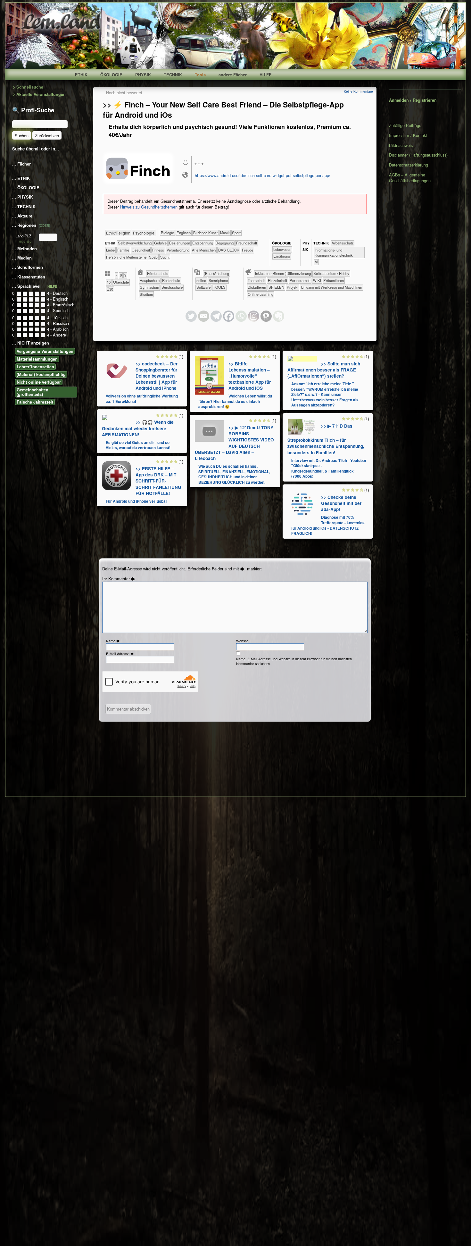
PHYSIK (143, 75)
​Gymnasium (149, 287)
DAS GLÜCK (228, 249)
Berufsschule (172, 287)
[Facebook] (228, 316)
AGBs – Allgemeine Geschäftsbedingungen (410, 177)
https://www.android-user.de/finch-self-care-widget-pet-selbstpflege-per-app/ (262, 175)
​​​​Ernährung (281, 256)
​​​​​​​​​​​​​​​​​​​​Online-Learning (260, 294)
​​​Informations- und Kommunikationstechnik (334, 252)
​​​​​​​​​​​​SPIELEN (276, 287)
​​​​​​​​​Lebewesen (282, 249)
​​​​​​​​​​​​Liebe (110, 249)
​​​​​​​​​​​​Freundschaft (246, 242)
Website (242, 640)
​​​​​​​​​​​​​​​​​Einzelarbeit (277, 280)
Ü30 (110, 289)
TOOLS (219, 287)
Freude (247, 249)
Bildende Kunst (205, 232)
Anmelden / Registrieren (413, 100)
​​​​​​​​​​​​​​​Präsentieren (333, 280)
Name (113, 640)
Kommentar (122, 579)
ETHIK (81, 75)
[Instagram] (253, 316)
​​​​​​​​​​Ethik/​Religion (118, 232)
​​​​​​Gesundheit (141, 249)
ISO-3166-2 (25, 241)
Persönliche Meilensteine (126, 257)
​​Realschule (171, 280)
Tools (200, 75)
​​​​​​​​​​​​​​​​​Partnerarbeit (300, 280)
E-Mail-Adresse (120, 653)
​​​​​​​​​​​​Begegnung (225, 242)
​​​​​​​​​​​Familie (123, 249)
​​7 (116, 274)
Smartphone (218, 280)
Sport (236, 232)
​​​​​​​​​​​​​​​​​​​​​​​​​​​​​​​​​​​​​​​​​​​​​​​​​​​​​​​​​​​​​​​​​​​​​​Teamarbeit (256, 280)
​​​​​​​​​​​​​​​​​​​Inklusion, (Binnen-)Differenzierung (283, 273)
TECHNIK (173, 75)
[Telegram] (216, 316)
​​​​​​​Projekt (292, 287)
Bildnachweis (401, 145)
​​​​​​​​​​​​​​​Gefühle (160, 242)
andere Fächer (233, 75)
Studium (146, 294)
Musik (225, 232)
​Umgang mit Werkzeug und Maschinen (331, 287)
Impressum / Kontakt (408, 135)
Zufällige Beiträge (405, 125)
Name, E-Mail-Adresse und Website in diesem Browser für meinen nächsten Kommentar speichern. (294, 661)
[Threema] (266, 316)
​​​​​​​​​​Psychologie (143, 232)
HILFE (266, 75)
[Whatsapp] (241, 316)
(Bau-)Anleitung (216, 273)
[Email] (203, 316)
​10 (109, 282)
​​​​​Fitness (158, 249)
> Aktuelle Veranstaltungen (39, 94)
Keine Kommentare (358, 91)
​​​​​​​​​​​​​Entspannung (202, 242)
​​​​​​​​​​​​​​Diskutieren (257, 287)
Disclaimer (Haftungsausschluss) (418, 155)
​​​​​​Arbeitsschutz (343, 242)
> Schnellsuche (28, 87)
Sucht (164, 257)
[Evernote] (278, 316)
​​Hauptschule (150, 280)
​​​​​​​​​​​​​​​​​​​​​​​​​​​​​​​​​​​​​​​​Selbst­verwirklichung (135, 242)
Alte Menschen (204, 249)
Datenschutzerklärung (408, 165)
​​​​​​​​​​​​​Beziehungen (179, 242)
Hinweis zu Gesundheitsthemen (149, 207)
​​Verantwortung (178, 249)
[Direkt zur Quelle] (116, 370)
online (201, 280)
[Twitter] (191, 316)
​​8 (121, 274)
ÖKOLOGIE (111, 75)
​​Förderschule (157, 273)
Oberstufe (121, 282)
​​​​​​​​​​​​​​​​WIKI (317, 280)
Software (203, 287)
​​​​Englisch (184, 232)
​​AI (316, 261)
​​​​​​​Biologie (167, 232)
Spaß (153, 257)
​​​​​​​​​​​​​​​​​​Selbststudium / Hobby (331, 273)
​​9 (125, 274)
